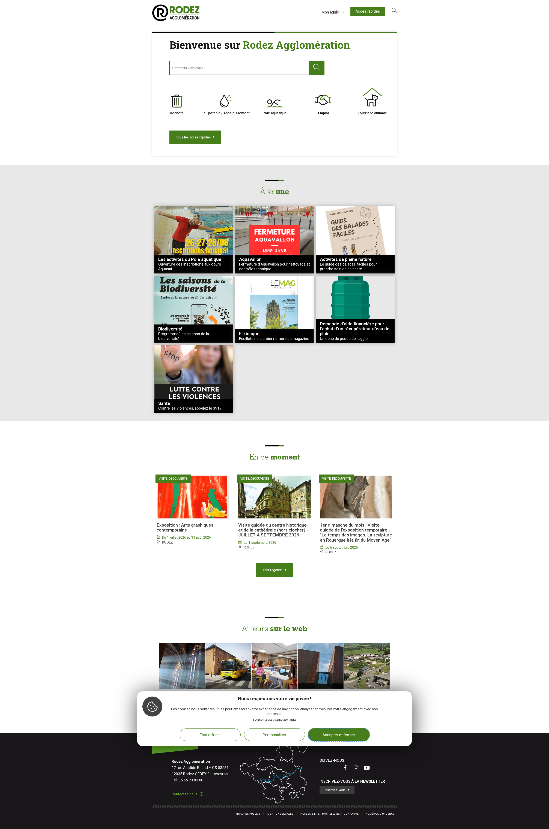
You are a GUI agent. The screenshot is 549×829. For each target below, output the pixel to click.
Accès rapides (368, 11)
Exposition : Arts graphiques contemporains (185, 528)
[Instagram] (356, 767)
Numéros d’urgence (380, 813)
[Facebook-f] (345, 767)
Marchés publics (248, 813)
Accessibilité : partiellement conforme (329, 813)
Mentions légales (280, 813)
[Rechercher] (316, 68)
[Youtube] (366, 767)
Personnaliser (274, 735)
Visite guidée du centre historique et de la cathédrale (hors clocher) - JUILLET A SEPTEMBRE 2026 (273, 530)
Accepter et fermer (339, 735)
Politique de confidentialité (274, 720)
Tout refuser (210, 735)
